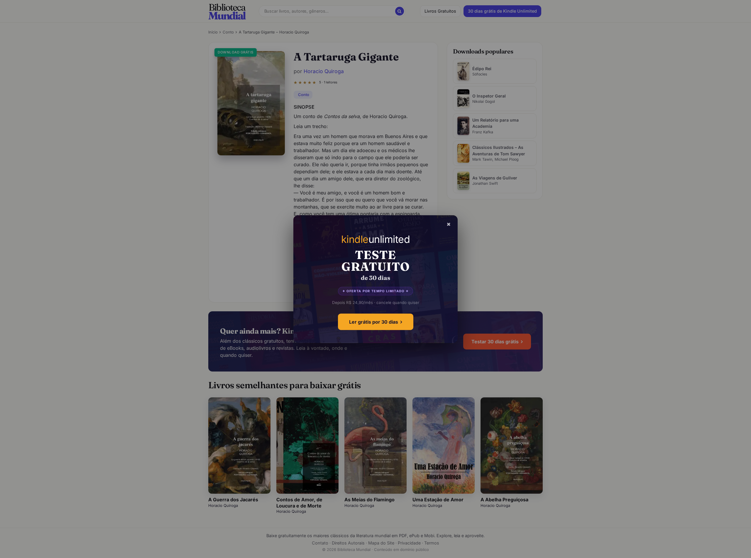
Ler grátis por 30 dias (373, 322)
